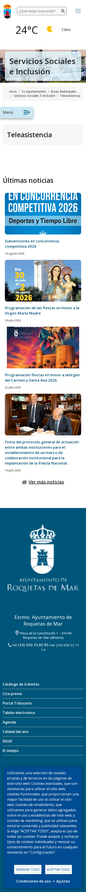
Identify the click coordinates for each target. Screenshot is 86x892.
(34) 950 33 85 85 (33, 644)
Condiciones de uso (33, 881)
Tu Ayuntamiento (33, 91)
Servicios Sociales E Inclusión (34, 96)
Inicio (13, 91)
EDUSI (7, 741)
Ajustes (63, 881)
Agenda (9, 722)
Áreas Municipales (64, 91)
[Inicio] (9, 11)
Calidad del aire (16, 731)
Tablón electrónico (19, 712)
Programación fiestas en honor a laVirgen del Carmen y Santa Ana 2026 (42, 377)
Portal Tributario (17, 703)
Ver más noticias (46, 482)
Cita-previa (12, 693)
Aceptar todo (58, 869)
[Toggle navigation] (78, 11)
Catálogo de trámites (21, 684)
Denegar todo (27, 869)
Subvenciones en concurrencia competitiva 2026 (32, 243)
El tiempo (11, 750)
